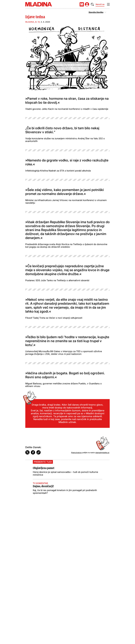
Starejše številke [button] (96, 12)
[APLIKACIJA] (82, 4)
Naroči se (100, 4)
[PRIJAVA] (87, 4)
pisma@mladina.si (102, 453)
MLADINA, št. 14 (32, 22)
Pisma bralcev (76, 453)
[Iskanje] (92, 4)
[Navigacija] (108, 4)
